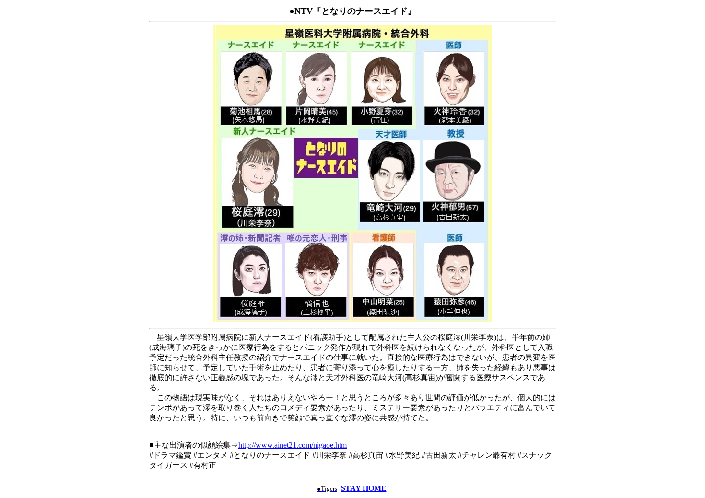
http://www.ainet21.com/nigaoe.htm (292, 445)
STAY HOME (364, 488)
